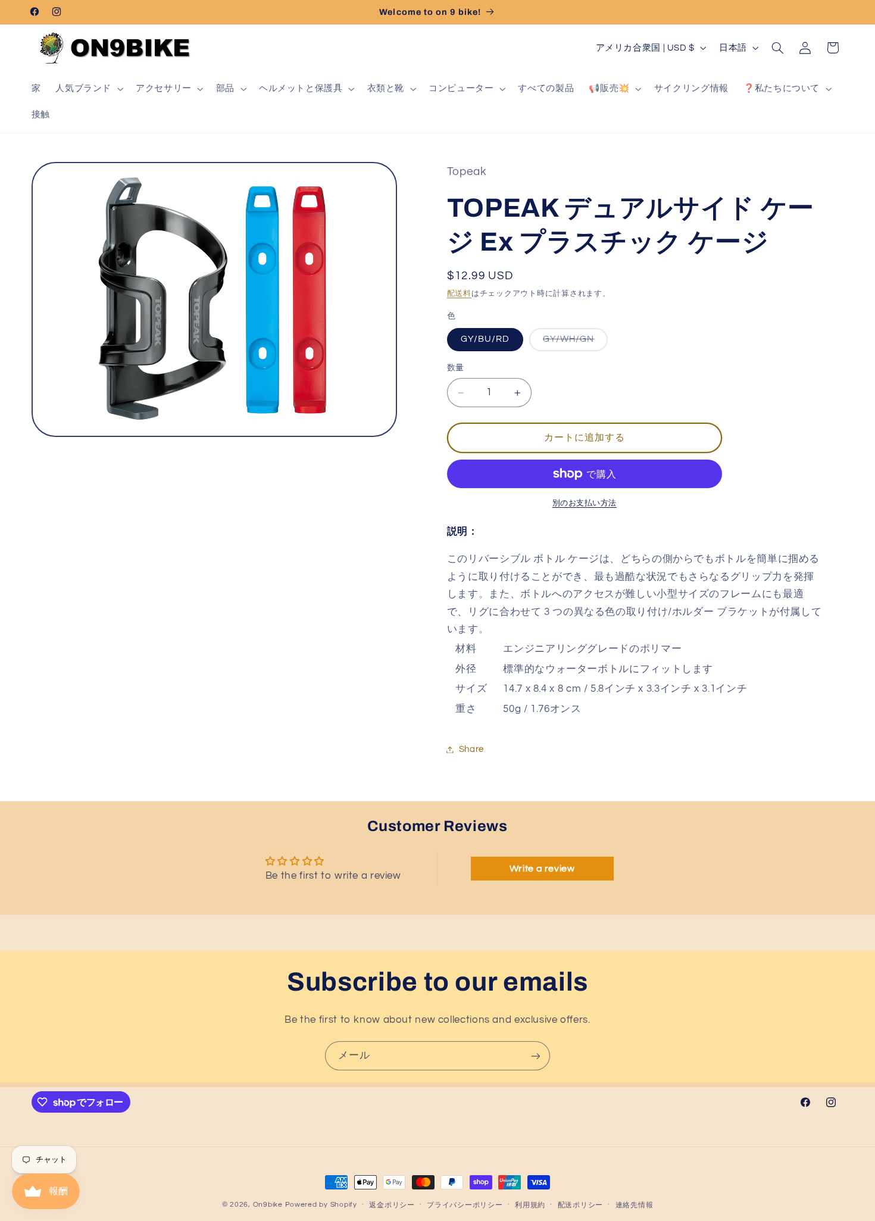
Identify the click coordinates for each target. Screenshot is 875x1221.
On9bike (268, 1204)
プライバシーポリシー (464, 1205)
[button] (88, 89)
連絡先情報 (634, 1205)
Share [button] (471, 749)
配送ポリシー (580, 1205)
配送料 (459, 294)
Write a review (542, 868)
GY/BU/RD (485, 339)
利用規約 (530, 1205)
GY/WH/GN (573, 342)
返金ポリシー (391, 1205)
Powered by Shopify (321, 1204)
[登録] (535, 1055)
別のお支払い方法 (584, 503)
